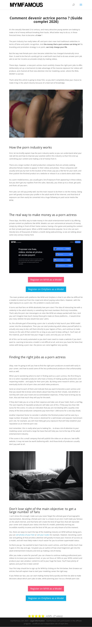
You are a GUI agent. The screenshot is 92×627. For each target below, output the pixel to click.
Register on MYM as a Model (46, 279)
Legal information (37, 621)
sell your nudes (43, 535)
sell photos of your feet (25, 535)
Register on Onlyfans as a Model (46, 289)
